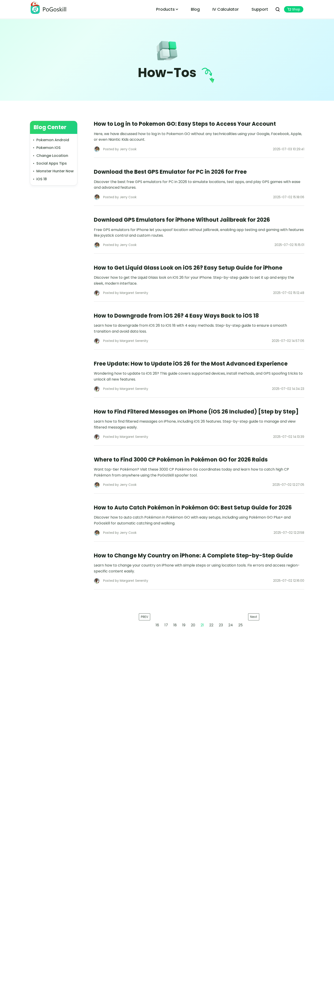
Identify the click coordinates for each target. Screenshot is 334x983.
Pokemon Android (52, 140)
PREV (144, 616)
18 (175, 625)
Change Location (52, 155)
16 (157, 625)
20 (193, 625)
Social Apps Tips (51, 163)
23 (221, 625)
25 (240, 625)
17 (166, 625)
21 (202, 625)
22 (211, 625)
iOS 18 (41, 179)
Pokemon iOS (48, 147)
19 (183, 625)
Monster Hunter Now (55, 171)
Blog (195, 9)
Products (165, 9)
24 (230, 625)
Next (253, 616)
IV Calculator (225, 9)
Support (260, 9)
